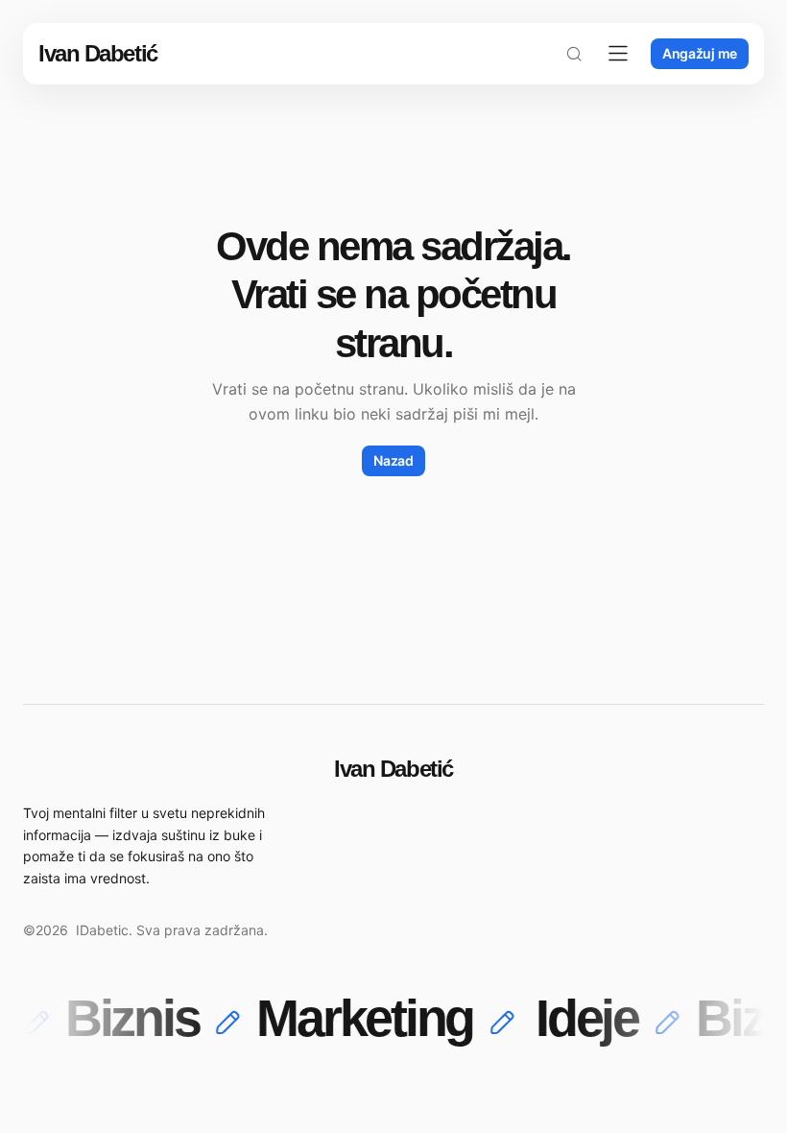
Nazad (393, 460)
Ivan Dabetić (97, 53)
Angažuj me (699, 53)
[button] (574, 53)
